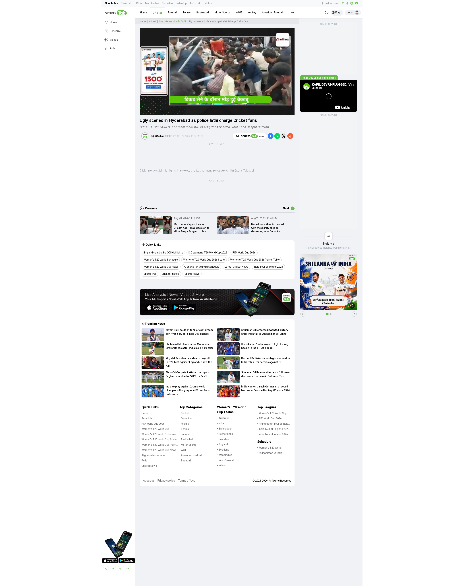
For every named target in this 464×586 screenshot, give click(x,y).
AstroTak (195, 3)
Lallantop (181, 3)
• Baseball (185, 460)
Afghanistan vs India (153, 455)
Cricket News (149, 465)
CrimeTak (167, 3)
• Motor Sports (187, 444)
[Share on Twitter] (284, 136)
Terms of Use (186, 480)
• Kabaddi (184, 434)
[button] (143, 12)
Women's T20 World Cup (155, 429)
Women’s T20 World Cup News (159, 450)
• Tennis (184, 429)
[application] (217, 71)
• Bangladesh (224, 428)
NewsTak (126, 3)
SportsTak (111, 3)
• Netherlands (225, 433)
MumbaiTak (152, 3)
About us (148, 480)
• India (220, 423)
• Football (184, 423)
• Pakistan (223, 439)
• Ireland (221, 465)
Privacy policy (166, 480)
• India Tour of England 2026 (273, 429)
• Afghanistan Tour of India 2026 (272, 424)
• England (222, 444)
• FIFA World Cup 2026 (269, 418)
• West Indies (224, 454)
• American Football (190, 455)
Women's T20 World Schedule (159, 434)
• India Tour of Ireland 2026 (272, 434)
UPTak (138, 3)
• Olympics (185, 418)
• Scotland (223, 449)
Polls (113, 48)
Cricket (152, 21)
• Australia (223, 418)
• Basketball (186, 439)
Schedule (115, 31)
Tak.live (207, 3)
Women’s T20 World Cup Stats (159, 439)
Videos (114, 39)
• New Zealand (225, 460)
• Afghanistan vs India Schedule (269, 453)
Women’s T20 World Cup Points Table (160, 445)
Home (113, 22)
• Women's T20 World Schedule (269, 448)
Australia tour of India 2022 (172, 21)
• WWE (183, 450)
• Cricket (184, 413)
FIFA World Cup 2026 (153, 423)
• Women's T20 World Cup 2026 (272, 413)
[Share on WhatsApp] (277, 136)
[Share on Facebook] (271, 136)
